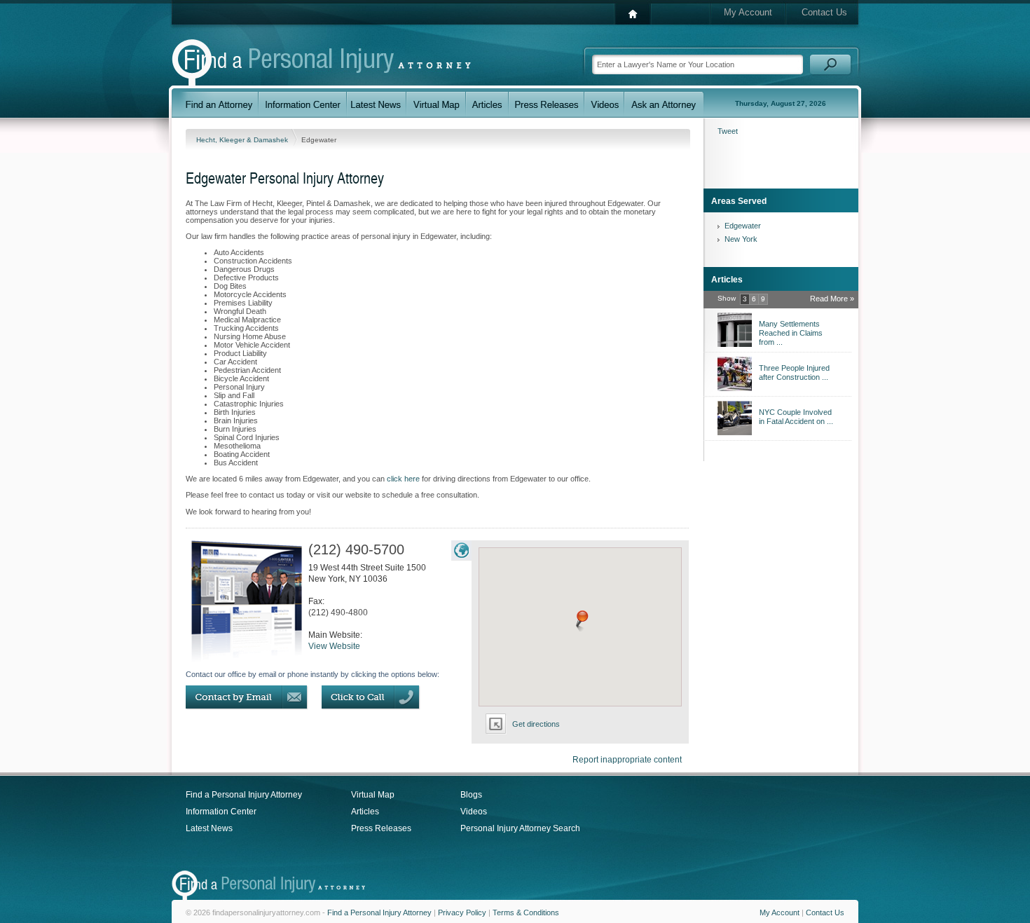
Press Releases (381, 828)
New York (741, 239)
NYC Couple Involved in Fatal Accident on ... (796, 416)
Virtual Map (372, 795)
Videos (473, 811)
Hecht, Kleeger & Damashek (243, 140)
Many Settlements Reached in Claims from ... (791, 333)
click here (403, 478)
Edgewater (743, 225)
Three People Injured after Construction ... (794, 372)
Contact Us (824, 12)
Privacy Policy (462, 912)
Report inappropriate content (627, 760)
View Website (334, 646)
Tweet (727, 131)
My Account (748, 12)
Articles (365, 811)
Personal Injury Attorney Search (520, 828)
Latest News (209, 828)
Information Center (221, 811)
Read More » (832, 298)
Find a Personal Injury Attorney (244, 795)
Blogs (471, 795)
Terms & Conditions (526, 912)
